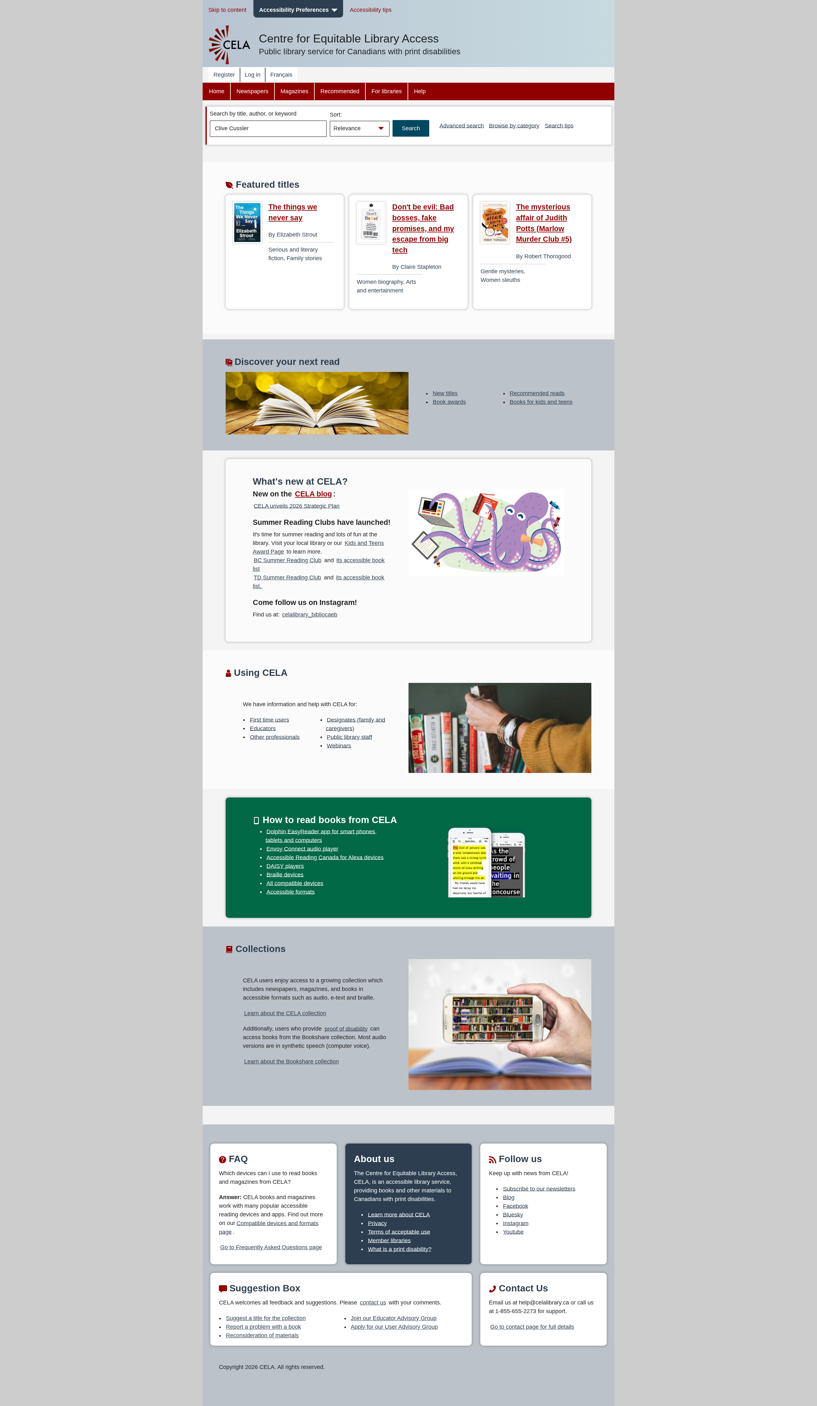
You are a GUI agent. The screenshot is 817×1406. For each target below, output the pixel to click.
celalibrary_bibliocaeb (309, 614)
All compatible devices (294, 883)
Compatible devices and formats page (269, 1227)
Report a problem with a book (263, 1327)
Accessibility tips (371, 10)
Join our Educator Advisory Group (394, 1318)
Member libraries (389, 1240)
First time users (269, 719)
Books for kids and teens (541, 402)
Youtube (513, 1231)
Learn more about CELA (399, 1214)
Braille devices (285, 874)
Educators (263, 728)
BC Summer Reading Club (287, 560)
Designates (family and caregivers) (356, 723)
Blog (508, 1197)
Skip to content (227, 10)
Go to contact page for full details (532, 1327)
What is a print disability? (399, 1249)
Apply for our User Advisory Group (394, 1327)
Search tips (559, 125)
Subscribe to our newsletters (539, 1188)
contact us (373, 1302)
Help (420, 91)
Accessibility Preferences (294, 10)
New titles (445, 393)
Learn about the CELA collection (285, 1013)
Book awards (449, 402)
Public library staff (349, 737)
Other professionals (275, 737)
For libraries (386, 91)
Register (224, 75)
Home (216, 91)
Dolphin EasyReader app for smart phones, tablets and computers (321, 835)
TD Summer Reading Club (287, 577)
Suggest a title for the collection (266, 1318)
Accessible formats (290, 891)
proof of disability (346, 1028)
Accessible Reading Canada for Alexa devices (325, 857)
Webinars (339, 745)
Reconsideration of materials (262, 1335)
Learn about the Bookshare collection (291, 1061)
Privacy (377, 1223)
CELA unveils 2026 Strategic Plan (297, 506)
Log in (252, 75)
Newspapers (252, 91)
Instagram (515, 1223)
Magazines (294, 91)
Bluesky (513, 1214)
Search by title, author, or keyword (253, 113)
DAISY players (285, 866)
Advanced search (461, 125)
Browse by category (514, 125)
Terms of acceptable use (399, 1231)
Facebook (515, 1206)
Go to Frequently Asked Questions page (271, 1247)
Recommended (339, 91)
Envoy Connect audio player (302, 848)
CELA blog (313, 494)
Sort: (336, 114)
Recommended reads (537, 393)
